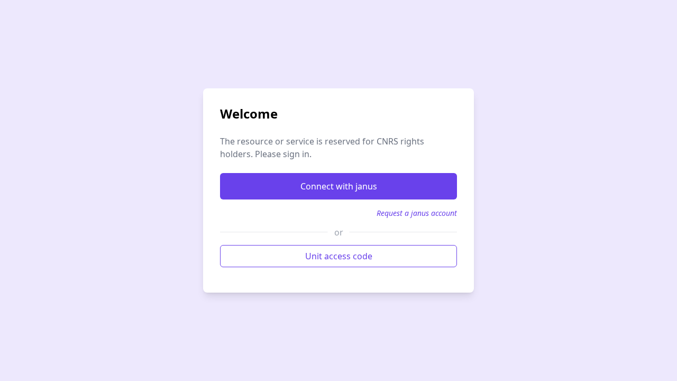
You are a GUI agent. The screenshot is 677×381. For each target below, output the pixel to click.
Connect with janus (338, 186)
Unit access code (338, 256)
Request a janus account (417, 213)
